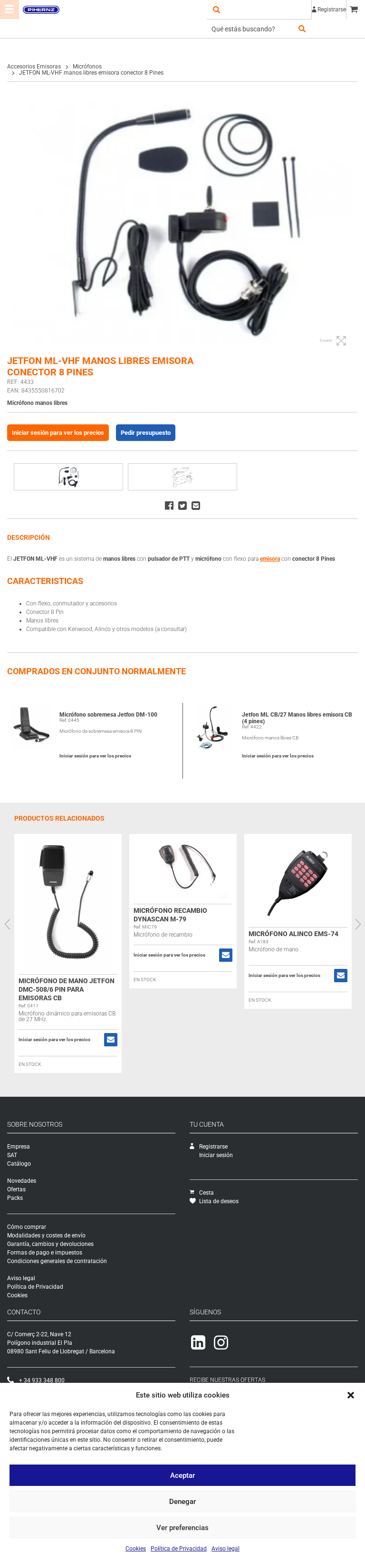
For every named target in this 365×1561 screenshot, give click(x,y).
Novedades (21, 1181)
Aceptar (182, 1475)
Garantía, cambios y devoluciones (50, 1244)
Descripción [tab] (28, 537)
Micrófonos (87, 66)
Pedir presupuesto (146, 432)
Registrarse (331, 9)
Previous (7, 924)
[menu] (9, 9)
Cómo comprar (26, 1227)
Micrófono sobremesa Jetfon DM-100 (108, 714)
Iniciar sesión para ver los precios (58, 432)
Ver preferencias (182, 1527)
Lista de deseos (219, 1201)
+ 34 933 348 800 (42, 1380)
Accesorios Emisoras (34, 66)
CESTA (355, 9)
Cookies (135, 1548)
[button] (350, 1395)
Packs (15, 1198)
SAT (12, 1155)
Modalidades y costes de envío (46, 1235)
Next (358, 924)
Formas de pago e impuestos (44, 1252)
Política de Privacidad (179, 1548)
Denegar (182, 1501)
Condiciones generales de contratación (57, 1261)
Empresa (18, 1146)
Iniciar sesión (216, 1155)
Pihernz (41, 9)
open (216, 9)
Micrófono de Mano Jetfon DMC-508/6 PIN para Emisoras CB (67, 989)
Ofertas (16, 1189)
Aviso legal (225, 1548)
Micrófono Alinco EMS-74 (293, 934)
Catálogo (19, 1163)
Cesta (206, 1192)
